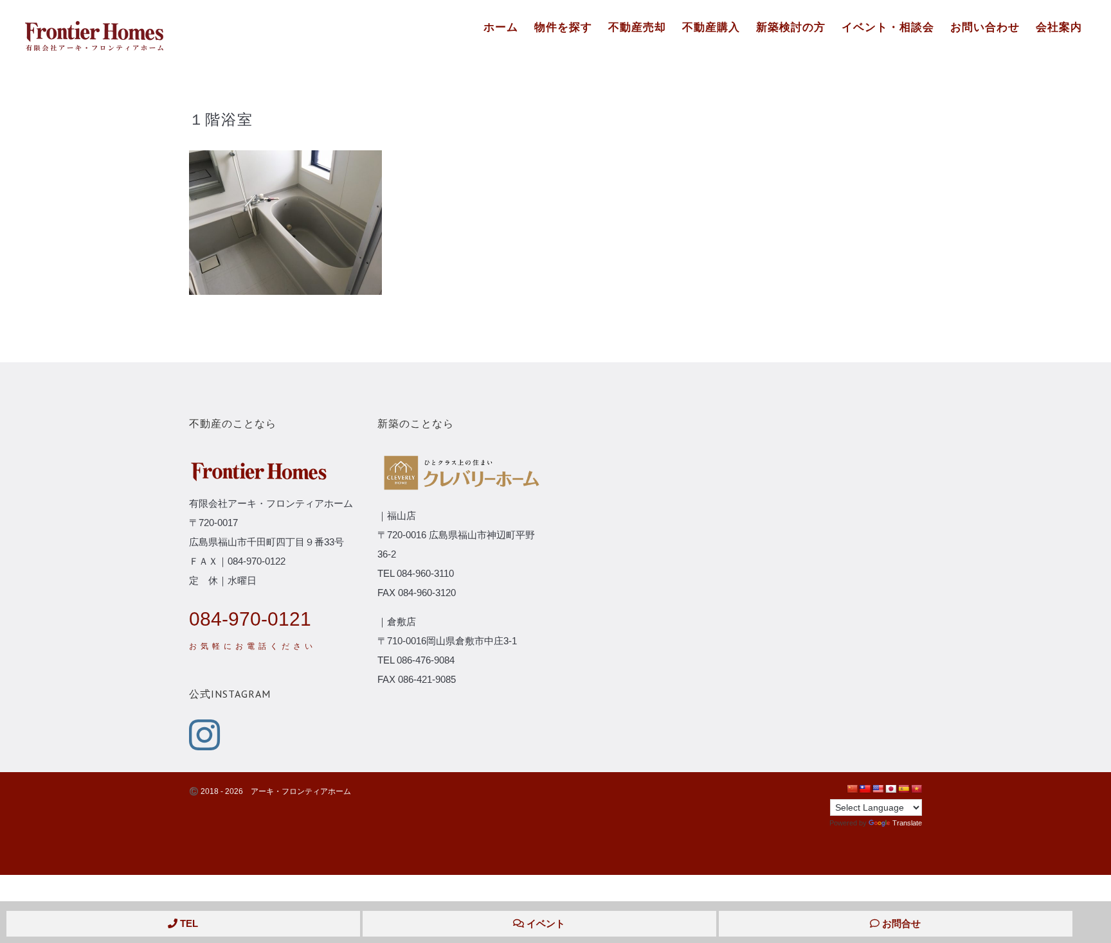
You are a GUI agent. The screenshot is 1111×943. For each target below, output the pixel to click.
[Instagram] (204, 734)
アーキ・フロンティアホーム (301, 791)
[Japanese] (890, 789)
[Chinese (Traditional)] (865, 789)
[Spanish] (903, 789)
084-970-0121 (250, 619)
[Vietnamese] (916, 789)
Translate (907, 823)
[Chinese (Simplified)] (852, 789)
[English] (877, 789)
